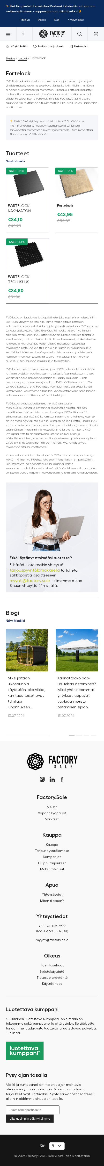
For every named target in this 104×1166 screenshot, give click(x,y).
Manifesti (52, 819)
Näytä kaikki (19, 46)
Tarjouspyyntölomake (52, 851)
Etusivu (25, 19)
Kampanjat (52, 857)
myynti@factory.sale (56, 130)
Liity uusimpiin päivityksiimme (30, 1118)
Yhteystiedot (76, 19)
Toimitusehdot (52, 965)
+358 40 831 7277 (52, 926)
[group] (27, 676)
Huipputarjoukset (51, 46)
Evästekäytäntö (52, 971)
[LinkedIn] (52, 779)
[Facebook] (62, 779)
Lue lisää (13, 1033)
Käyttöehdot (52, 984)
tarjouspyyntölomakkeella (35, 570)
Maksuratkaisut (52, 869)
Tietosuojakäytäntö (52, 977)
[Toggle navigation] (8, 34)
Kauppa (52, 845)
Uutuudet (81, 46)
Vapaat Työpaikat (52, 813)
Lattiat (22, 58)
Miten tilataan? (52, 901)
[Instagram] (42, 779)
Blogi (57, 19)
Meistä (41, 19)
